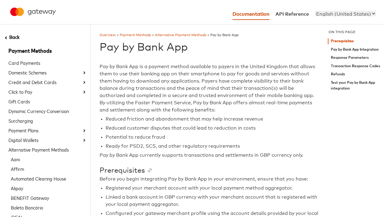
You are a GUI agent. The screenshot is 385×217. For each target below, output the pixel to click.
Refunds (338, 74)
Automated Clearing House (38, 178)
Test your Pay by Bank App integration (353, 86)
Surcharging (20, 120)
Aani (15, 159)
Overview (108, 35)
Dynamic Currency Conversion (38, 111)
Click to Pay (20, 91)
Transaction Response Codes (355, 66)
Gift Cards (19, 101)
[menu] (345, 13)
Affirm (17, 168)
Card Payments (24, 62)
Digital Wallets (23, 140)
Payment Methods (30, 51)
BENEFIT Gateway (30, 197)
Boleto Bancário (27, 207)
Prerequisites (342, 41)
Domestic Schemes (27, 72)
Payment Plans (23, 130)
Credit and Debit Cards (32, 82)
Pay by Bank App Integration (355, 50)
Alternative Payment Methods (38, 149)
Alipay (17, 188)
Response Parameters (350, 58)
